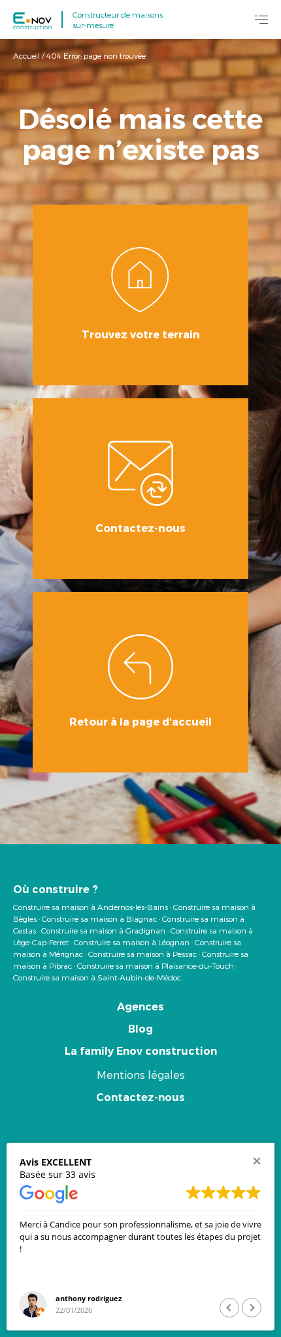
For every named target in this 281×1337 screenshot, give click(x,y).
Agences (140, 1007)
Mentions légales (141, 1074)
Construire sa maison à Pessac (142, 953)
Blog (140, 1029)
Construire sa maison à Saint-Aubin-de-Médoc (97, 977)
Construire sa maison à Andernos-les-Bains (90, 906)
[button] (256, 1161)
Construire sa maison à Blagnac (99, 918)
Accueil (26, 55)
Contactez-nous (140, 1097)
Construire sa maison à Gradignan (103, 930)
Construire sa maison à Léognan (132, 942)
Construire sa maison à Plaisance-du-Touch (155, 965)
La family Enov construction (141, 1051)
